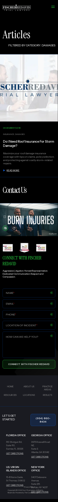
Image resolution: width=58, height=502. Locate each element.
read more (13, 170)
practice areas (47, 388)
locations (29, 395)
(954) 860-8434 (43, 420)
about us (28, 386)
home (10, 386)
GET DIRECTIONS (14, 453)
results (47, 395)
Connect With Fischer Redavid (29, 364)
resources (10, 395)
